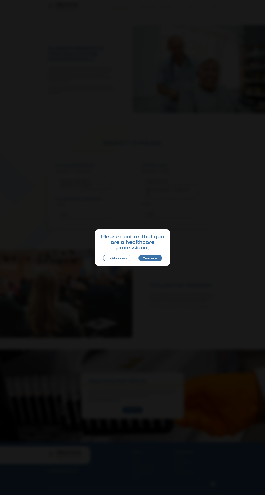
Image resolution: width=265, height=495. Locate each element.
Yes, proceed (150, 258)
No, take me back (117, 258)
